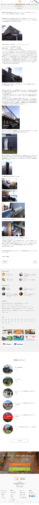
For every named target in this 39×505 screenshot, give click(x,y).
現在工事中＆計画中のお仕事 (7, 303)
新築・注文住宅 (13, 492)
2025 (6, 319)
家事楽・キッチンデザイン (6, 305)
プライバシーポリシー (32, 494)
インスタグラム (34, 0)
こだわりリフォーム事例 (26, 308)
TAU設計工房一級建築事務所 (22, 479)
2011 (15, 321)
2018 (27, 319)
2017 (30, 319)
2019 (24, 319)
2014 (6, 321)
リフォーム (12, 494)
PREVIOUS (5, 261)
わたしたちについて (4, 490)
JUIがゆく (3, 312)
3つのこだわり (3, 492)
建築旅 (7, 256)
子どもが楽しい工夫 (17, 305)
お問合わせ (33, 1)
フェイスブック (36, 1)
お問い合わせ (31, 492)
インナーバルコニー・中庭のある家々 (29, 280)
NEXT (35, 261)
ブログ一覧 (19, 440)
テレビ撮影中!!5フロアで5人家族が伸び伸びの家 (30, 275)
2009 (21, 321)
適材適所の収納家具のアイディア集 (20, 303)
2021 (18, 319)
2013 (9, 321)
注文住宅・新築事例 (16, 308)
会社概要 (2, 494)
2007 (27, 321)
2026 (3, 319)
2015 (3, 321)
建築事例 (11, 490)
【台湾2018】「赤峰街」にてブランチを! (29, 289)
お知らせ (8, 310)
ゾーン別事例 (13, 499)
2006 (30, 321)
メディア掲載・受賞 (23, 497)
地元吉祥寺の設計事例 (6, 308)
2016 (34, 319)
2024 (9, 319)
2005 (33, 321)
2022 (15, 319)
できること (21, 490)
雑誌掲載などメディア (16, 310)
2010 (18, 321)
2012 (12, 321)
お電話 (31, 1)
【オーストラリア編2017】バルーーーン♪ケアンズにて (29, 294)
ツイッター (38, 2)
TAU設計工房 (19, 1)
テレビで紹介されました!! (28, 310)
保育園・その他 (22, 494)
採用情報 (30, 490)
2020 (21, 319)
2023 (12, 319)
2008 (24, 321)
